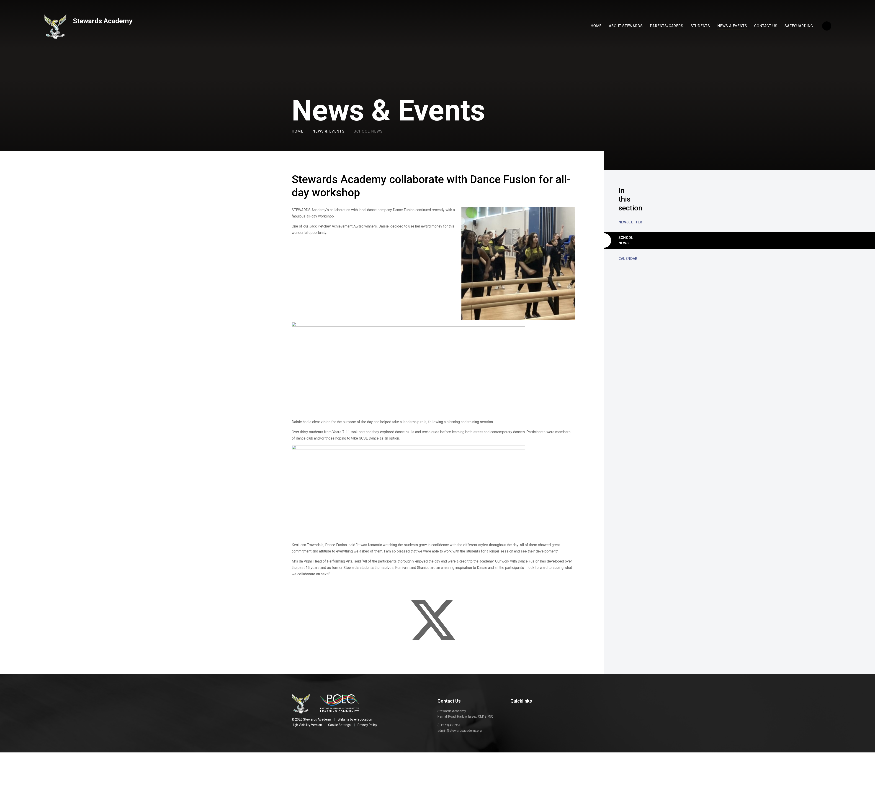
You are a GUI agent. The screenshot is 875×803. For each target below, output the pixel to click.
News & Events (328, 131)
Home (297, 131)
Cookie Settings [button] (339, 725)
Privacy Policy (367, 725)
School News (368, 131)
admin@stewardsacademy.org (460, 730)
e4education (363, 719)
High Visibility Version (307, 725)
